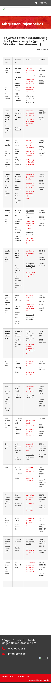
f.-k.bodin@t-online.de (30, 478)
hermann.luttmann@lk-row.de (30, 113)
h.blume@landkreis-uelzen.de (30, 90)
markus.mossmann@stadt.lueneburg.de (30, 348)
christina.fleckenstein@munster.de (30, 195)
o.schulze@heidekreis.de (30, 177)
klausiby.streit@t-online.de (30, 389)
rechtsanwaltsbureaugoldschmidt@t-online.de (30, 567)
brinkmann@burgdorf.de (30, 274)
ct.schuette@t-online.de (30, 470)
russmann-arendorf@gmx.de (30, 507)
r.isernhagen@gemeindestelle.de (30, 307)
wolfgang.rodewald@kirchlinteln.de (30, 163)
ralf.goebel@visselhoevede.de (30, 122)
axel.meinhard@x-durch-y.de (30, 447)
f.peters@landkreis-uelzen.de (30, 81)
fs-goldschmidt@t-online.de (30, 422)
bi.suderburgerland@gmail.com (30, 521)
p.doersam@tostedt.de (30, 298)
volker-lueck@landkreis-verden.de (30, 144)
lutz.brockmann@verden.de (30, 153)
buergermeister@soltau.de (30, 185)
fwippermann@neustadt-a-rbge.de (30, 224)
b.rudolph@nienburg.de (30, 240)
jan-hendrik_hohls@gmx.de (30, 551)
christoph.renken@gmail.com (30, 372)
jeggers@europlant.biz (30, 363)
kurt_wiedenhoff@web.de (30, 497)
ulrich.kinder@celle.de (30, 253)
